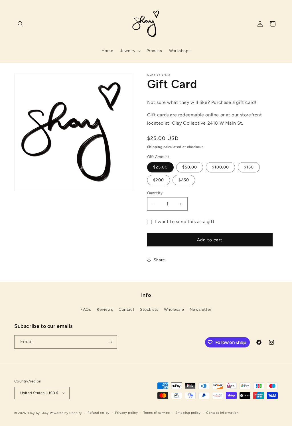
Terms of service (156, 413)
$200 (158, 180)
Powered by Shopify (66, 413)
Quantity (155, 193)
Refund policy (99, 413)
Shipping (155, 147)
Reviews (105, 309)
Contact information (222, 413)
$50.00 (189, 167)
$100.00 (220, 167)
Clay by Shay (39, 413)
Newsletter (201, 309)
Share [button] (159, 260)
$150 (249, 167)
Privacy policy (126, 413)
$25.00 (160, 167)
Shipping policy (188, 413)
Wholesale (174, 309)
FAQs (85, 309)
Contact (126, 309)
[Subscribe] (110, 342)
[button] (20, 24)
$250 (184, 180)
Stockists (149, 309)
